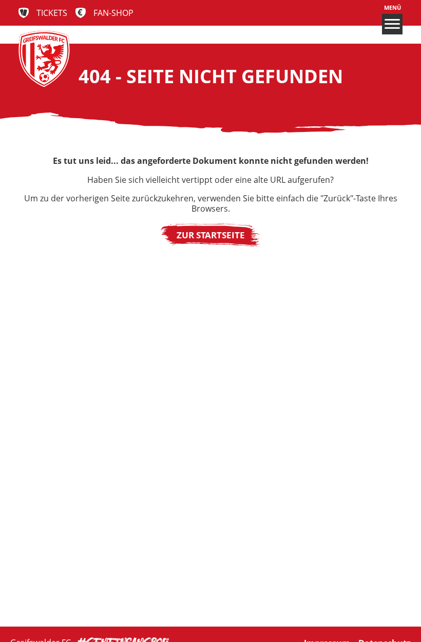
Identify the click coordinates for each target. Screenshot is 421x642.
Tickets (51, 13)
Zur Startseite (211, 235)
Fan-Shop (113, 13)
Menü (392, 7)
